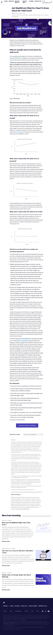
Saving (11, 606)
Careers (5, 611)
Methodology (18, 611)
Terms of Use (5, 622)
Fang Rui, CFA (14, 13)
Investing (17, 606)
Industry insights (33, 606)
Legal (11, 611)
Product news (24, 606)
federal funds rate (16, 58)
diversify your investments (20, 340)
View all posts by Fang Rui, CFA (22, 509)
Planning (5, 606)
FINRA (23, 619)
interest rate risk (16, 132)
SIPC (25, 619)
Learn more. (16, 16)
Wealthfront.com (42, 606)
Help (32, 611)
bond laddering (25, 338)
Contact (26, 611)
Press (38, 611)
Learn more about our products (27, 425)
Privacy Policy (12, 622)
